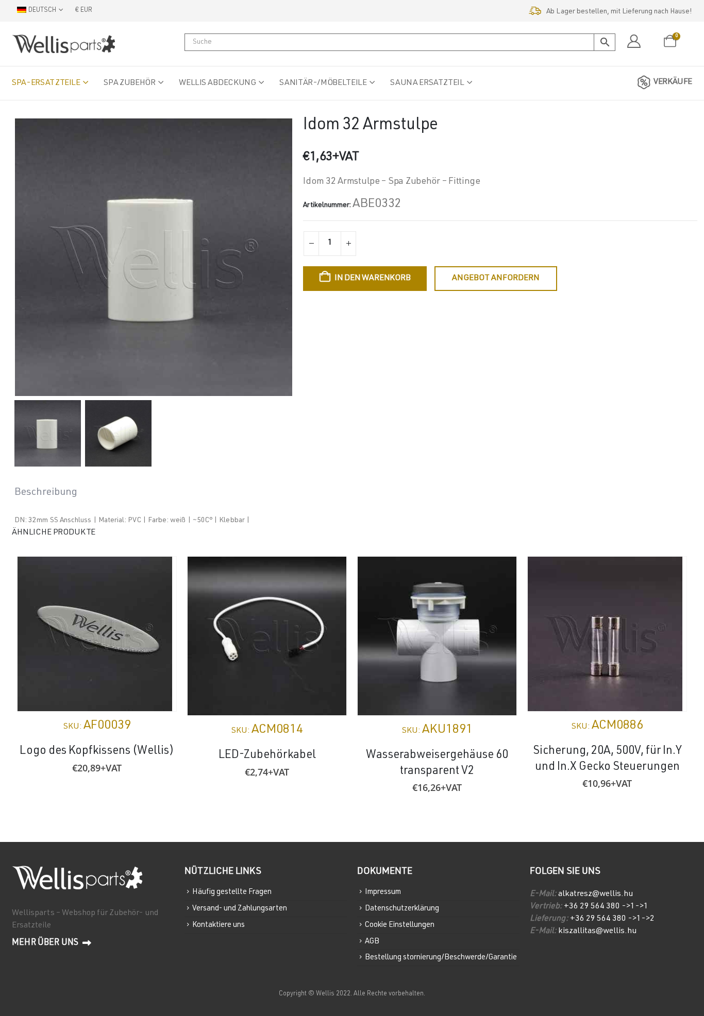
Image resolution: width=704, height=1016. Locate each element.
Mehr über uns (46, 943)
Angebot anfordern (496, 278)
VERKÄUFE (672, 82)
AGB (372, 941)
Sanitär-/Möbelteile (322, 83)
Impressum (383, 892)
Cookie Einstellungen (399, 925)
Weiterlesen (159, 573)
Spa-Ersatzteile (46, 83)
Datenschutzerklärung (402, 908)
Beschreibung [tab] (45, 493)
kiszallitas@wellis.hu (597, 931)
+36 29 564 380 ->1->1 (606, 907)
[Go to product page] (97, 634)
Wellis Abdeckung (217, 83)
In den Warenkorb (372, 278)
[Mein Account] (634, 42)
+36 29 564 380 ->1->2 (612, 919)
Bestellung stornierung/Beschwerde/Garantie (441, 957)
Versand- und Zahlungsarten (239, 908)
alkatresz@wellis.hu (595, 894)
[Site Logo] (63, 44)
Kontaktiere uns (218, 925)
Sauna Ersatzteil (427, 83)
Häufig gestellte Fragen (232, 892)
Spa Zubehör (129, 83)
